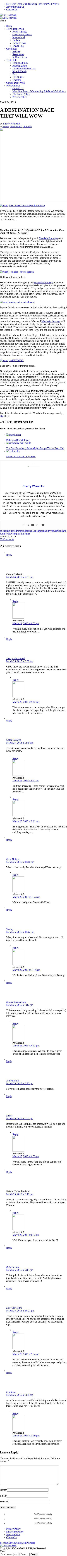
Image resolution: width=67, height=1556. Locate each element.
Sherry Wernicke (11, 123)
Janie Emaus (12, 1080)
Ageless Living (19, 65)
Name (3, 1489)
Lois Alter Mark (14, 1307)
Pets (14, 74)
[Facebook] (24, 525)
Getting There (19, 43)
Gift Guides (18, 77)
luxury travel (50, 530)
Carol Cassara (13, 739)
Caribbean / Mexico (22, 34)
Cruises (16, 40)
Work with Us (13, 85)
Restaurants (18, 54)
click (2, 416)
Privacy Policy (19, 97)
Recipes (16, 51)
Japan (41, 530)
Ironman (27, 126)
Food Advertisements (42, 1514)
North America (19, 31)
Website (4, 1501)
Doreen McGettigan (16, 1002)
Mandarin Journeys (48, 238)
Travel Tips (18, 45)
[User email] (43, 525)
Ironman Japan (31, 530)
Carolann (11, 1392)
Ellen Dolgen (12, 859)
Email (3, 1495)
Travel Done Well (15, 28)
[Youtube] (32, 525)
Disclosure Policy (21, 94)
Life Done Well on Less (24, 68)
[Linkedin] (37, 525)
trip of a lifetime (22, 533)
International (18, 37)
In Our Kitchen (19, 57)
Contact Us (11, 9)
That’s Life (11, 60)
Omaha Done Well (15, 82)
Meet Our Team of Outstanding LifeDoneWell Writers (32, 4)
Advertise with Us (15, 6)
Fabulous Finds (20, 63)
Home (9, 26)
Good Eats (11, 48)
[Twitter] (28, 525)
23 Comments (7, 539)
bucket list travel (8, 530)
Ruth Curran (12, 1267)
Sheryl (9, 1115)
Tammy (10, 929)
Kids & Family (19, 71)
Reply (9, 555)
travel (11, 533)
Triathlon (16, 80)
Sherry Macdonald (15, 658)
